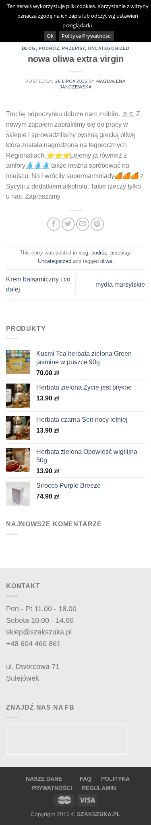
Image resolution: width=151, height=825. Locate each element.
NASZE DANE (44, 779)
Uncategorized (108, 48)
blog (29, 48)
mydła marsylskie (120, 284)
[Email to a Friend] (82, 224)
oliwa (106, 261)
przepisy (73, 48)
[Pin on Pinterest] (97, 224)
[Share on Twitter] (68, 224)
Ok (50, 35)
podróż (49, 48)
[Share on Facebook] (53, 224)
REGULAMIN (99, 788)
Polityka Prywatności (87, 35)
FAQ (86, 779)
